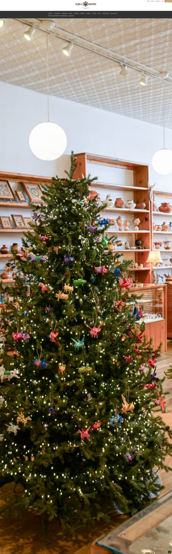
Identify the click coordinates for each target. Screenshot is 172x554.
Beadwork (64, 13)
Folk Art (70, 13)
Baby (99, 13)
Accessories (57, 13)
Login (162, 1)
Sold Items (71, 15)
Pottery (94, 13)
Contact (158, 1)
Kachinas (88, 13)
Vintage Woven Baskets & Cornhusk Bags (58, 15)
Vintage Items (113, 13)
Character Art (105, 13)
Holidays (76, 13)
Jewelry (50, 13)
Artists (153, 1)
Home (148, 1)
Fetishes (82, 13)
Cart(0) (168, 1)
